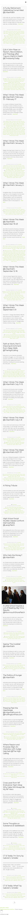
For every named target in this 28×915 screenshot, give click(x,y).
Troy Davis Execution (12, 260)
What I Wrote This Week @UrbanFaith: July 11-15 (13, 383)
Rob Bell (11, 88)
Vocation (12, 34)
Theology (9, 34)
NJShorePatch (11, 637)
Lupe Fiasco (16, 39)
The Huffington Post (17, 734)
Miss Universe (14, 297)
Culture (19, 31)
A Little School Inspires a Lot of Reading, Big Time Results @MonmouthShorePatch (14, 609)
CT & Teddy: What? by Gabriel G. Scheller (12, 887)
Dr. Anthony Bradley (14, 84)
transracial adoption (6, 89)
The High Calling (18, 773)
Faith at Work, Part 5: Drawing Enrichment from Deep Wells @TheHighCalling (12, 347)
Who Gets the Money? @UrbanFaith (12, 556)
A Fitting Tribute (10, 485)
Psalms (21, 297)
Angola (8, 295)
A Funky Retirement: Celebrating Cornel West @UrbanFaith (13, 10)
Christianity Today (17, 78)
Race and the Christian (8, 87)
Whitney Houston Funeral (14, 135)
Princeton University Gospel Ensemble (11, 40)
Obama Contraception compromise (12, 131)
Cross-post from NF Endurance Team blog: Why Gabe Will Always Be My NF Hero (14, 786)
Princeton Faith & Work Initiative (12, 375)
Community (15, 31)
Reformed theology (6, 88)
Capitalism (6, 165)
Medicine (18, 123)
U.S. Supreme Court (15, 176)
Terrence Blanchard (15, 41)
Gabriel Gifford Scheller (20, 442)
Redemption (18, 33)
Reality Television (22, 257)
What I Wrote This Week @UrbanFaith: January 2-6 (13, 185)
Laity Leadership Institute (19, 374)
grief (4, 123)
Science (19, 124)
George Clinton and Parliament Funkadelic (15, 38)
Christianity (11, 31)
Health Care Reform (15, 129)
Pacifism (7, 257)
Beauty (7, 31)
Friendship (10, 32)
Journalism (10, 123)
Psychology (16, 508)
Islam (12, 545)
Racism (10, 298)
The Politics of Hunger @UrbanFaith (12, 676)
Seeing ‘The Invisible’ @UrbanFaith (12, 645)
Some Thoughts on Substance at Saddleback (13, 824)
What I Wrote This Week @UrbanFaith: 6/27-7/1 (13, 451)
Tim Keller (22, 88)
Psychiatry (11, 508)
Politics (7, 33)
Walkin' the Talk (17, 34)
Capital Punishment (9, 251)
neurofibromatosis (6, 508)
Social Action (22, 33)
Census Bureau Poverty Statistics (17, 295)
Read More (20, 24)
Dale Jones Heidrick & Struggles (14, 373)
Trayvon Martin (13, 89)
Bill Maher (11, 35)
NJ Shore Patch (19, 548)
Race (14, 33)
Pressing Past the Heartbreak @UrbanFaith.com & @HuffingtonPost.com (12, 711)
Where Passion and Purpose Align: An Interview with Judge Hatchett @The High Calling (12, 749)
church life (23, 78)
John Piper (12, 85)
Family (16, 79)
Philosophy (22, 32)
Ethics (5, 32)
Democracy (8, 122)
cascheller (19, 29)
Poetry (5, 33)
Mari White (14, 256)
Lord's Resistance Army (21, 255)
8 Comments (14, 504)
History (23, 79)
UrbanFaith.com (16, 43)
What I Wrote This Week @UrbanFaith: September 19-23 (13, 221)
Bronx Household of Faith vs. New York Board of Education (15, 170)
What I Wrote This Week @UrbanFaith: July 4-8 (13, 419)
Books (9, 78)
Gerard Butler (5, 254)
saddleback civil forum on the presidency (14, 849)
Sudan (4, 260)
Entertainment (16, 37)
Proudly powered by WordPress (7, 909)
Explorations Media (4, 907)
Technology (23, 133)
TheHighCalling (10, 376)
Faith (7, 32)
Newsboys (4, 257)
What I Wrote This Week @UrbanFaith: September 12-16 (13, 269)
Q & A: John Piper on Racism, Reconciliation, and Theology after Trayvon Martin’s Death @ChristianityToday (13, 53)
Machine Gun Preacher (8, 256)
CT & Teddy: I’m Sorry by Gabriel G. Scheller (13, 857)
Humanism (14, 32)
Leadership (18, 32)
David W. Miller (22, 373)
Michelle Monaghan (20, 256)
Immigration (23, 211)
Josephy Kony (11, 255)
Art (5, 31)
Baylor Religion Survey (17, 250)
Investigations (8, 816)
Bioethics (7, 121)
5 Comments (14, 808)
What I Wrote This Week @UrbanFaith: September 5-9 (13, 307)
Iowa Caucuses (6, 212)
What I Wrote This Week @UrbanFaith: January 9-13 (13, 143)
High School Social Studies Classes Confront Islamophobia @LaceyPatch (13, 521)
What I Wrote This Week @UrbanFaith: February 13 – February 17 (13, 97)
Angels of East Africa (8, 250)
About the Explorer (7, 438)
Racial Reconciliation (15, 87)
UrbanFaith (11, 43)
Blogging (5, 78)
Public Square (11, 33)
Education (22, 31)
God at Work (13, 374)
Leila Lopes (9, 297)
